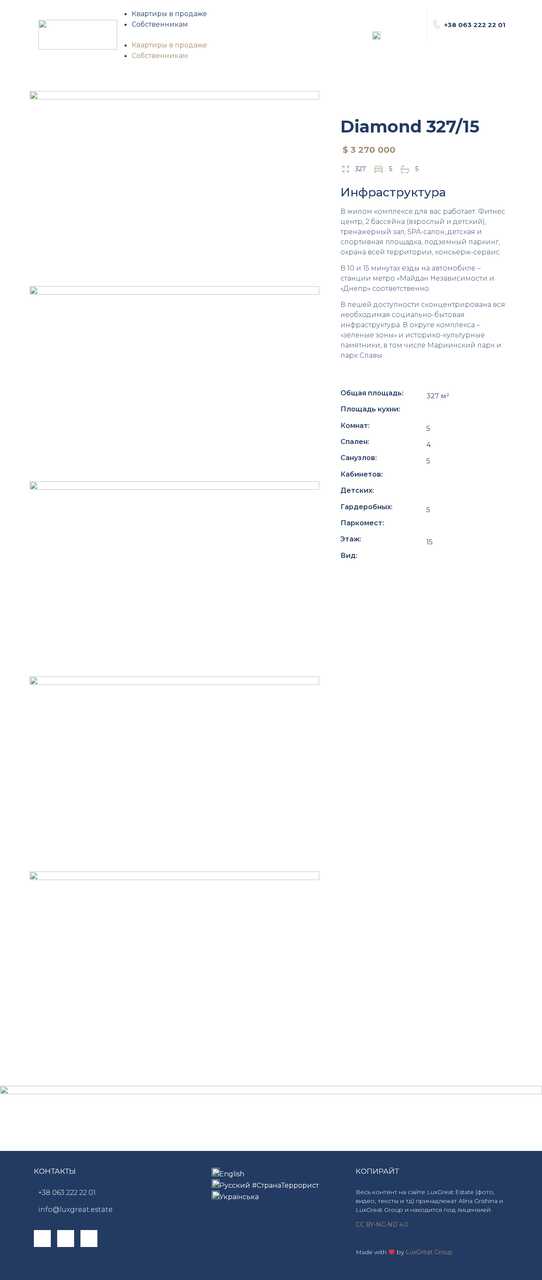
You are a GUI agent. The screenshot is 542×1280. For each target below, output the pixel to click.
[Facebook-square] (42, 1238)
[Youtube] (88, 1238)
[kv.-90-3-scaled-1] (174, 382)
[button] (220, 35)
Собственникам (160, 24)
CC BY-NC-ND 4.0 (382, 1224)
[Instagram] (65, 1238)
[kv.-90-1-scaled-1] (174, 187)
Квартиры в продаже (169, 14)
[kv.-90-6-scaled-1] (174, 968)
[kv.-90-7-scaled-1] (174, 772)
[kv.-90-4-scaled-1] (174, 577)
